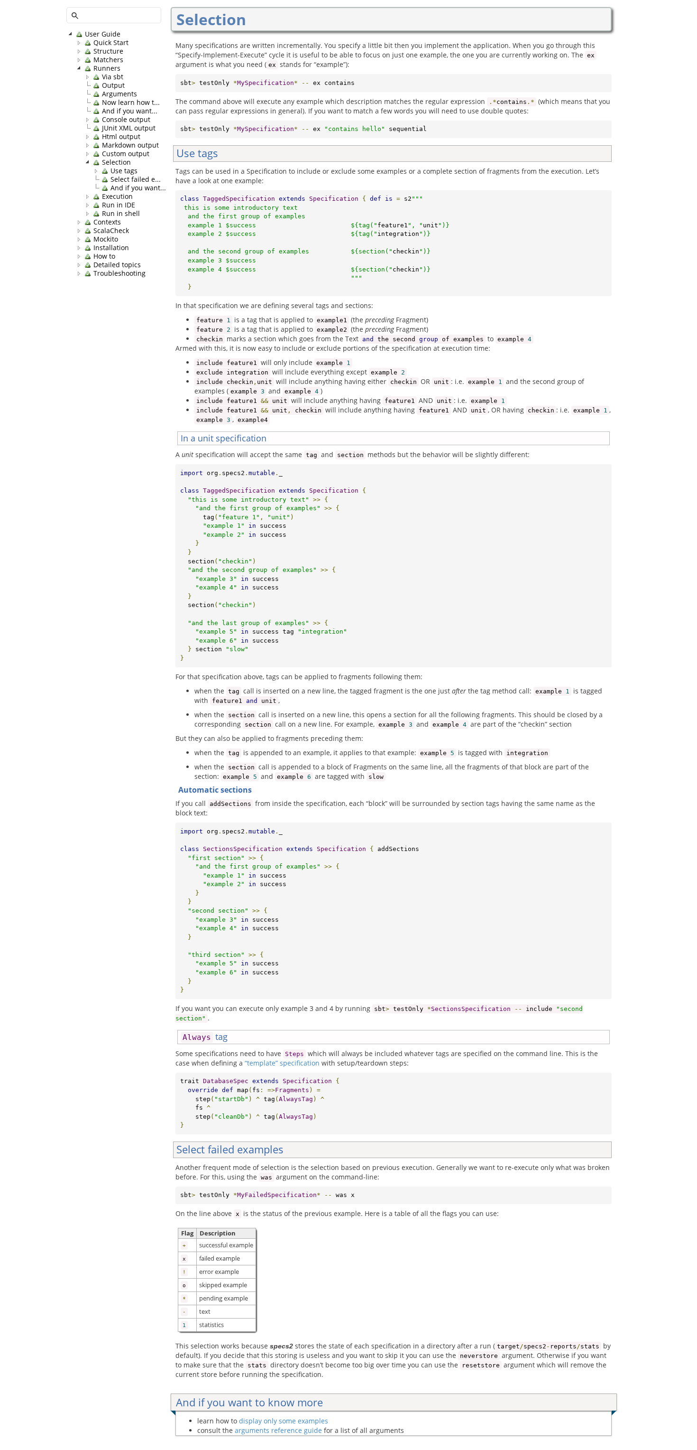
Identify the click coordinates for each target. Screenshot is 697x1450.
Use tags (124, 171)
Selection (116, 162)
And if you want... (129, 111)
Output (113, 85)
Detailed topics (117, 265)
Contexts (107, 222)
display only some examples (283, 1420)
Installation (111, 248)
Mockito (105, 239)
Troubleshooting (119, 273)
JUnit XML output (129, 128)
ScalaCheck (111, 230)
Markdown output (130, 145)
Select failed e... (135, 179)
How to (104, 256)
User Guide (102, 34)
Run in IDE (118, 205)
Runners (106, 68)
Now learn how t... (131, 102)
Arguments (119, 94)
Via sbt (112, 77)
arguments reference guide (278, 1430)
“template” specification (282, 1062)
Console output (126, 119)
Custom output (125, 154)
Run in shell (121, 213)
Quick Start (110, 43)
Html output (121, 136)
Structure (108, 51)
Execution (117, 196)
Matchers (108, 60)
